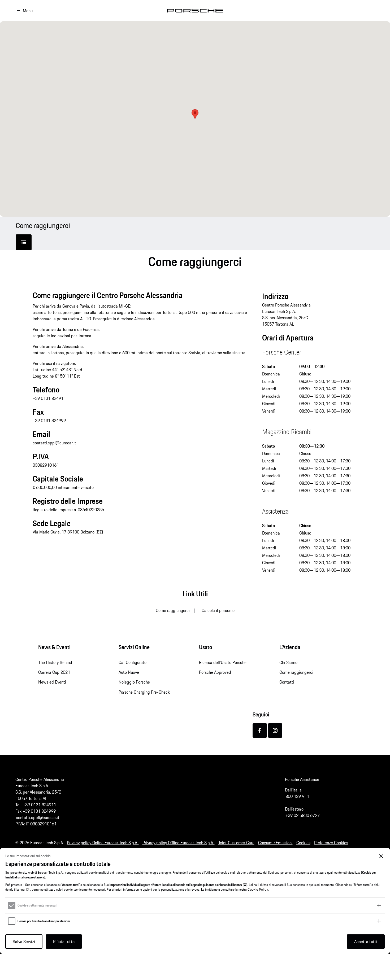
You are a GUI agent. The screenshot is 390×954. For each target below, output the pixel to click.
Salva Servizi (24, 941)
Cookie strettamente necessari (37, 905)
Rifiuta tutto (64, 941)
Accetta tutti (365, 941)
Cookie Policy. (258, 889)
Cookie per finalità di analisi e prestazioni (44, 921)
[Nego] (381, 856)
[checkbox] (11, 905)
